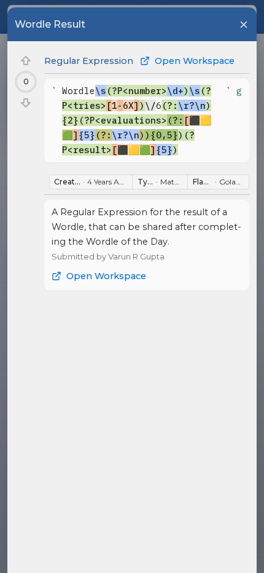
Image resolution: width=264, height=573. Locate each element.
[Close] (243, 24)
